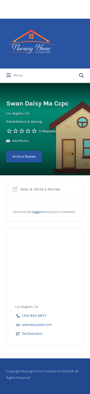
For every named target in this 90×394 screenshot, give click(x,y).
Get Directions (32, 333)
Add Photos (20, 141)
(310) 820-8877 (34, 316)
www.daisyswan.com (37, 325)
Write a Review (24, 156)
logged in (39, 212)
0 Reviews (48, 131)
